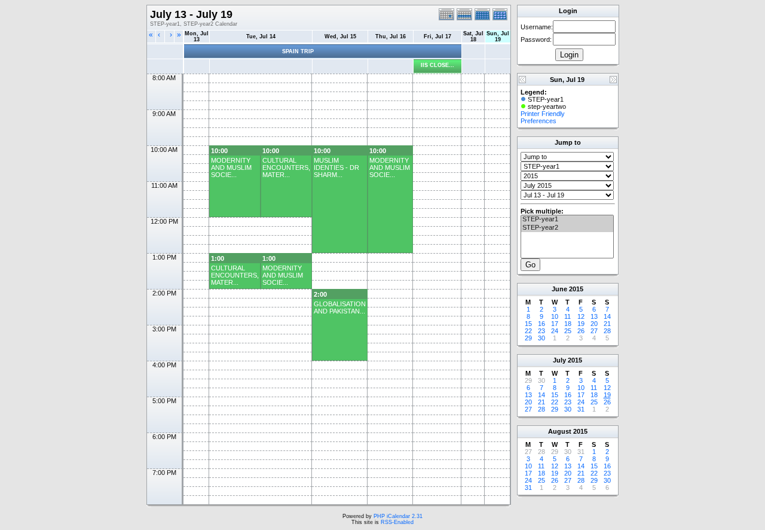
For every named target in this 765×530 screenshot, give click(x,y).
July (559, 360)
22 (528, 330)
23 (541, 330)
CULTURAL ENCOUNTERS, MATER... (286, 167)
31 (581, 409)
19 (581, 323)
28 (607, 330)
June (559, 289)
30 (541, 338)
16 (541, 323)
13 (594, 316)
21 (607, 323)
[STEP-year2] (567, 228)
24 (554, 330)
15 (528, 323)
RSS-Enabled (397, 522)
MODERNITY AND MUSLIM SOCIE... (231, 167)
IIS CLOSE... (437, 65)
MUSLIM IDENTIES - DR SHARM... (336, 167)
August (559, 431)
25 (567, 330)
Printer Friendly (543, 113)
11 (567, 316)
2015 (576, 289)
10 (554, 316)
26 (581, 330)
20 (594, 323)
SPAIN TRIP (298, 51)
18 (567, 323)
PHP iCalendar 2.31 (398, 516)
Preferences (538, 120)
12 (581, 316)
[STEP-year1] (567, 219)
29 (528, 338)
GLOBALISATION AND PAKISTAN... (340, 307)
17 (554, 323)
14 (607, 316)
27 (594, 330)
